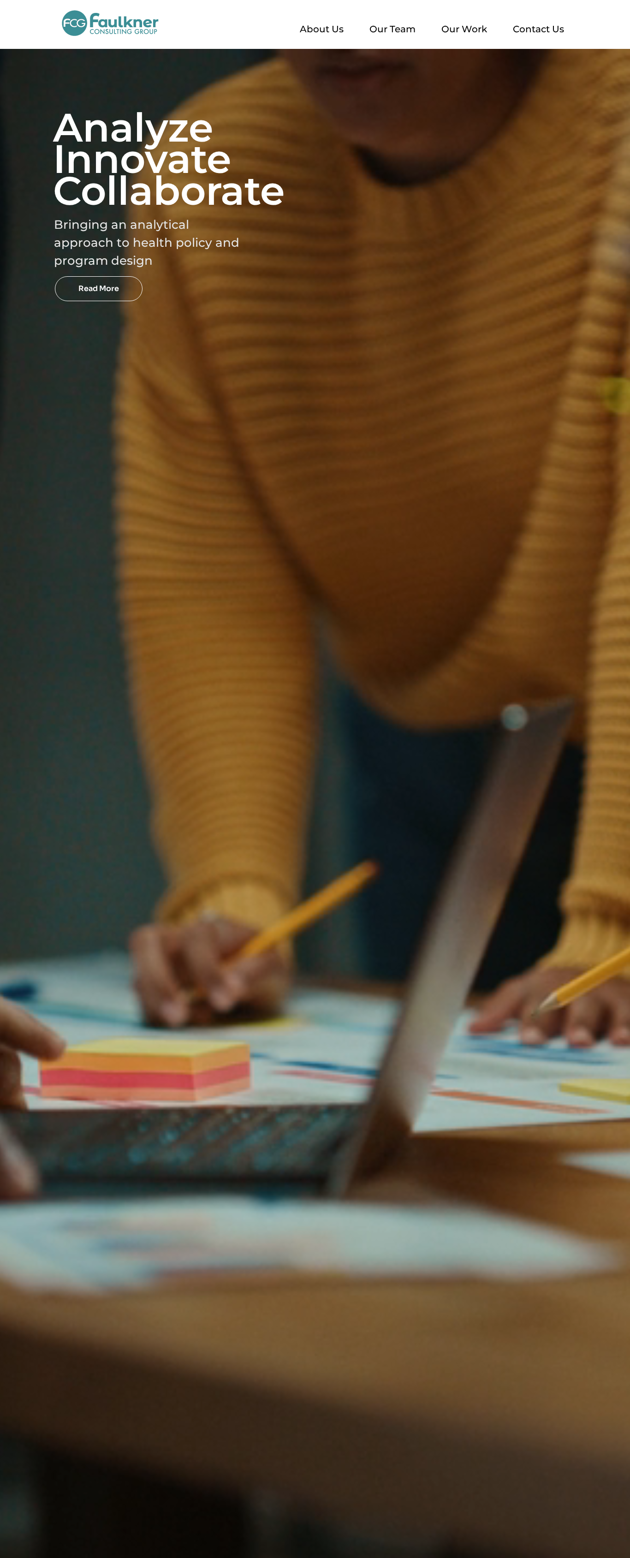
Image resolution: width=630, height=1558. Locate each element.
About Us (322, 29)
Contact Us (538, 29)
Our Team (392, 29)
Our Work (464, 29)
